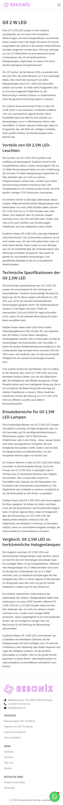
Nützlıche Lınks (13, 777)
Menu (7, 746)
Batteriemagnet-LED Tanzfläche (19, 721)
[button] (54, 797)
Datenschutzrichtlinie (14, 782)
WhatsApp (9, 788)
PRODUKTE (10, 716)
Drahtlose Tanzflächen (15, 732)
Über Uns (8, 763)
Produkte (8, 757)
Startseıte (8, 752)
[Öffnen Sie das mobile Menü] (59, 5)
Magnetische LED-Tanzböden (18, 727)
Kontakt (8, 768)
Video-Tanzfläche (12, 738)
